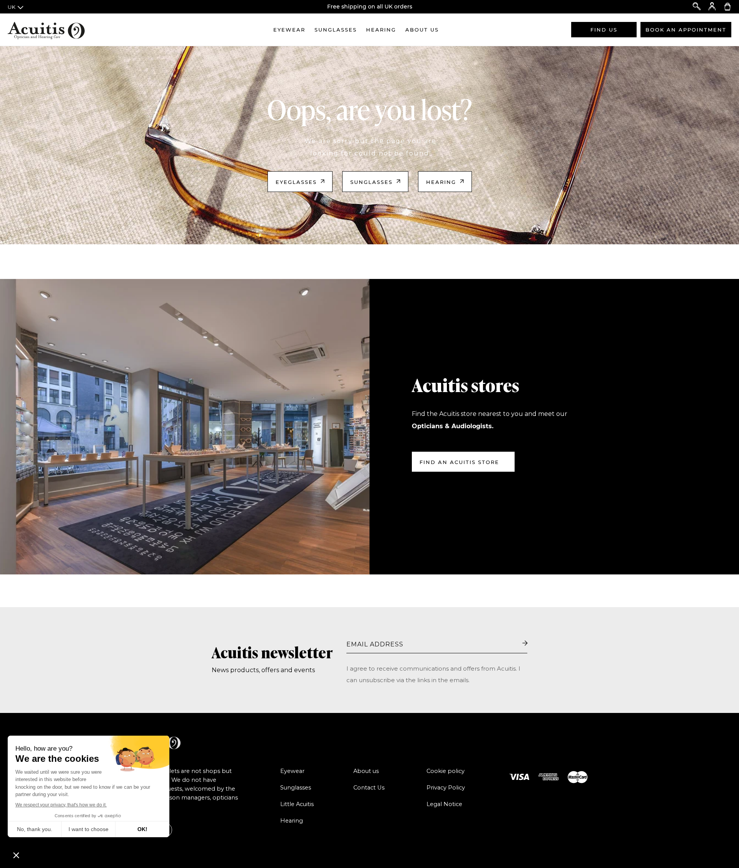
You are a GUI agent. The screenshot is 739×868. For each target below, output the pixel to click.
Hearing (381, 30)
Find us (603, 30)
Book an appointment (685, 30)
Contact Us (369, 787)
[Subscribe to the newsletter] (525, 643)
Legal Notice (444, 804)
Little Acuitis (297, 804)
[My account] (712, 6)
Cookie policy (445, 771)
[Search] (697, 6)
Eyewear (289, 30)
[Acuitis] (46, 29)
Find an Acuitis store (459, 462)
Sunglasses (335, 30)
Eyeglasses (296, 182)
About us (422, 30)
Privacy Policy (445, 787)
